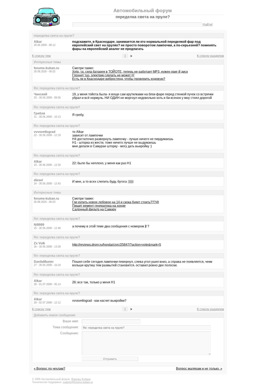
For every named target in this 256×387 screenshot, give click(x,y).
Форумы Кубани (80, 379)
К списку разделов (210, 56)
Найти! (208, 24)
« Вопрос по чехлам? (49, 368)
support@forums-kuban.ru (78, 382)
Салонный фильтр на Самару (94, 209)
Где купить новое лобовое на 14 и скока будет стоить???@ (115, 202)
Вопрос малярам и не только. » (199, 368)
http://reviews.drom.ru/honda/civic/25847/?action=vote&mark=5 (116, 244)
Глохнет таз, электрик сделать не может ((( (103, 75)
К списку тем (41, 56)
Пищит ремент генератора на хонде (99, 205)
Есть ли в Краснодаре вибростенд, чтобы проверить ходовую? (118, 79)
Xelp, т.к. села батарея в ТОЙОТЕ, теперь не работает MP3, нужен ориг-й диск (130, 71)
